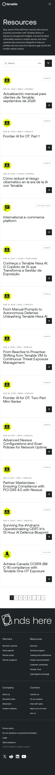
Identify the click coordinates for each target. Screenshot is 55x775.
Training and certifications (40, 655)
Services (33, 646)
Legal (5, 738)
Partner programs (10, 660)
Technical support (37, 651)
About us (6, 694)
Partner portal (8, 655)
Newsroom (7, 704)
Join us (33, 713)
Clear (39, 63)
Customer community (39, 665)
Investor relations (10, 709)
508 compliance (9, 742)
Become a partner (10, 646)
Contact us (34, 694)
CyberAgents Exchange (39, 674)
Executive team (9, 699)
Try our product (36, 699)
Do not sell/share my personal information (20, 733)
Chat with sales (36, 704)
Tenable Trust (35, 669)
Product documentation (39, 660)
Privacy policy (8, 728)
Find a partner (8, 651)
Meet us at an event (38, 709)
